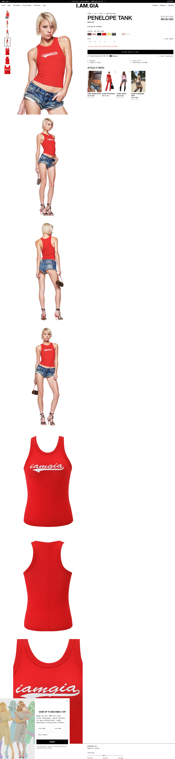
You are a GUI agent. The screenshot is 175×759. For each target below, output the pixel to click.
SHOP (3, 5)
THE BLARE (16, 5)
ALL (95, 13)
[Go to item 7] (7, 69)
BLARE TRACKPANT (108, 93)
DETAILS (93, 61)
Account (170, 1)
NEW (9, 5)
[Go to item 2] (7, 23)
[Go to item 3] (7, 33)
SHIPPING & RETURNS (140, 62)
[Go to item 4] (7, 42)
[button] (95, 27)
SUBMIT (52, 742)
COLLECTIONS (26, 5)
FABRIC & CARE (95, 62)
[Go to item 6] (7, 60)
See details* (115, 46)
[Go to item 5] (7, 51)
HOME (89, 13)
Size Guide (169, 39)
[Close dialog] (67, 701)
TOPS (101, 13)
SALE (44, 5)
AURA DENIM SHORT (94, 93)
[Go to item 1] (7, 14)
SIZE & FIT (137, 61)
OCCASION (37, 5)
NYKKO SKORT (121, 93)
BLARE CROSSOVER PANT (137, 94)
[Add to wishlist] (100, 72)
